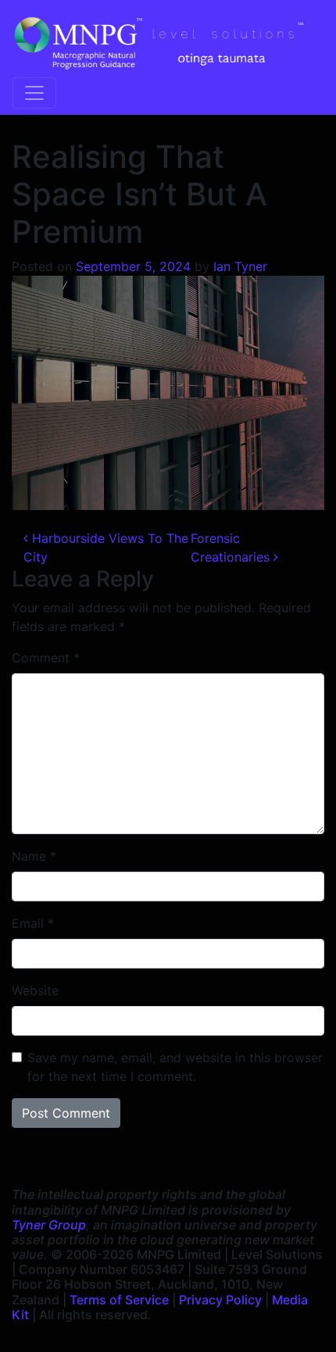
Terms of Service (119, 1299)
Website (35, 990)
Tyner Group (49, 1224)
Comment (46, 657)
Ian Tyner (240, 266)
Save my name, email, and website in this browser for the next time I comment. (175, 1067)
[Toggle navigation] (34, 93)
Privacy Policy (220, 1299)
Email (33, 923)
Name (34, 856)
